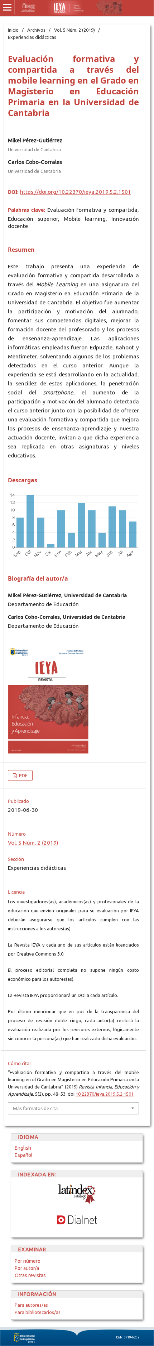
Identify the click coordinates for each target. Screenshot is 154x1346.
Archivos (36, 29)
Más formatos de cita (35, 1108)
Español (24, 1155)
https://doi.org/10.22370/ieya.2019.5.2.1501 (75, 192)
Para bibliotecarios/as (38, 1312)
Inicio (13, 29)
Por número (27, 1261)
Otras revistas (30, 1275)
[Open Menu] (7, 7)
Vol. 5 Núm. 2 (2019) (74, 29)
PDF (23, 775)
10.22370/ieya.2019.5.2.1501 (105, 1093)
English (23, 1148)
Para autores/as (31, 1304)
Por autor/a (27, 1268)
